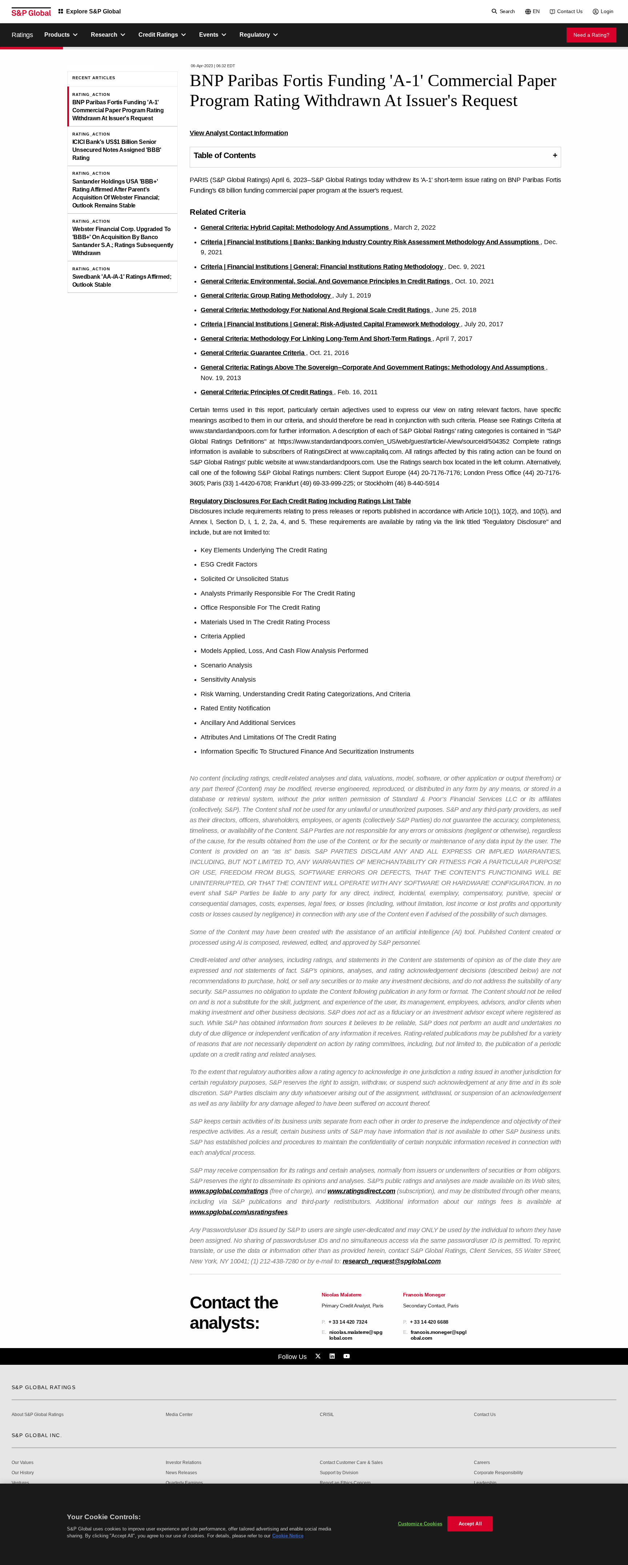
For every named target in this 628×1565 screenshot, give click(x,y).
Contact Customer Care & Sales (351, 1462)
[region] (314, 1524)
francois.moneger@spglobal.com (439, 1335)
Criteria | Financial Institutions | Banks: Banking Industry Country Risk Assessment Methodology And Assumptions (370, 242)
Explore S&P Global (93, 11)
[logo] (31, 11)
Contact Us (570, 11)
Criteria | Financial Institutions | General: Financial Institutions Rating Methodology (322, 266)
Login (607, 11)
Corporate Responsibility (498, 1473)
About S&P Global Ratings (38, 1414)
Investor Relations (183, 1462)
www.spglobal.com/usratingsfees (238, 1212)
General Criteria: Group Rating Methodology (266, 295)
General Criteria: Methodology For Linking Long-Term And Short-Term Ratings (316, 338)
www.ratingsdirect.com (361, 1191)
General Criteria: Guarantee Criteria (253, 352)
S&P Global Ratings (44, 1387)
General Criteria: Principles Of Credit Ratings (267, 392)
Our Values (22, 1462)
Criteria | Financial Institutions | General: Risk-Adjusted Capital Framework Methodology (331, 324)
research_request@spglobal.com (392, 1261)
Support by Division (339, 1473)
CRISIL (327, 1414)
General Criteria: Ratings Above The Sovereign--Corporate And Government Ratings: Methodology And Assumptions (373, 367)
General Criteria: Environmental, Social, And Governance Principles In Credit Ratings (326, 281)
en (536, 11)
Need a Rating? (591, 35)
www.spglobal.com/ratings (229, 1191)
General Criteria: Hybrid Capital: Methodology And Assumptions (295, 227)
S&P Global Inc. (37, 1435)
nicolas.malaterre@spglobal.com (356, 1335)
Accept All (470, 1523)
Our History (23, 1473)
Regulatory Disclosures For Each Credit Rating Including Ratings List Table (300, 501)
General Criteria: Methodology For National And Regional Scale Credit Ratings (316, 310)
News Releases (181, 1473)
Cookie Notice (287, 1535)
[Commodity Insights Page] (319, 1356)
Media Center (179, 1414)
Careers (482, 1462)
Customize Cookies (420, 1523)
